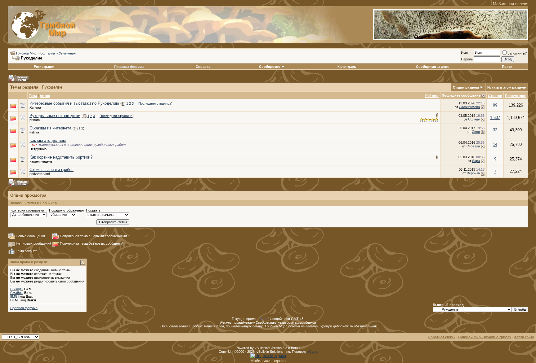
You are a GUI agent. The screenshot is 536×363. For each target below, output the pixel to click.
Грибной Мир (26, 53)
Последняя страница (154, 103)
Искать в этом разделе (506, 87)
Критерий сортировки (27, 210)
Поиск (507, 66)
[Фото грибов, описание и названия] (450, 39)
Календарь (346, 66)
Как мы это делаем (47, 140)
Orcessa (473, 146)
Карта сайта (524, 337)
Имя (464, 53)
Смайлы (16, 293)
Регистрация (44, 66)
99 (495, 105)
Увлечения (67, 53)
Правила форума (129, 66)
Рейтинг (432, 96)
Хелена (35, 107)
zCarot (312, 351)
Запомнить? (517, 53)
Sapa (476, 161)
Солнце (474, 119)
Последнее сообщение (461, 95)
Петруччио (38, 149)
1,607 (495, 117)
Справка (203, 66)
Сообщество (269, 66)
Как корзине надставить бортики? (60, 157)
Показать (93, 210)
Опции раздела (466, 87)
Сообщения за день (432, 66)
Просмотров (515, 96)
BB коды (16, 289)
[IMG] (14, 296)
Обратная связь (441, 337)
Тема (33, 96)
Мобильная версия (510, 4)
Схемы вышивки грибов (51, 169)
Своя (476, 131)
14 (495, 144)
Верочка (473, 173)
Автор (45, 96)
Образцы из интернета (50, 128)
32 (495, 130)
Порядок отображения (66, 210)
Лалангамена (469, 107)
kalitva (34, 132)
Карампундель (40, 161)
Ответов (495, 96)
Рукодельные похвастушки (54, 115)
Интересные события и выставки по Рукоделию (74, 103)
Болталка (47, 53)
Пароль (467, 59)
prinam (34, 120)
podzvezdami (39, 174)
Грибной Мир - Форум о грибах (484, 337)
